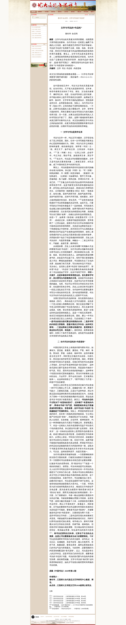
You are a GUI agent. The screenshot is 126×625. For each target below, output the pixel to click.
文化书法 (37, 17)
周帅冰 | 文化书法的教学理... (37, 54)
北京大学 (42, 616)
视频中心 (92, 11)
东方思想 (46, 11)
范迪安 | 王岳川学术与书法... (37, 46)
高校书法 (60, 11)
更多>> (44, 25)
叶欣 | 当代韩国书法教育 (36, 27)
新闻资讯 (40, 11)
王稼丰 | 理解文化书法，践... (37, 52)
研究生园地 (86, 11)
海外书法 (53, 11)
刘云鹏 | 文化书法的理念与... (37, 56)
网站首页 (33, 11)
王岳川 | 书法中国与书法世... (37, 35)
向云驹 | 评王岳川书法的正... (37, 48)
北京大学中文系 (56, 616)
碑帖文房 (79, 11)
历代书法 (66, 11)
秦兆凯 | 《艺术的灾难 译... (36, 31)
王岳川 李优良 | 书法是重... (36, 33)
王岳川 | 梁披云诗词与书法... (37, 37)
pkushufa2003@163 (75, 620)
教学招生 (73, 11)
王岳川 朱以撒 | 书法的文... (36, 29)
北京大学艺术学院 (49, 616)
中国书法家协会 (71, 616)
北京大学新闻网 (64, 616)
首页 (90, 14)
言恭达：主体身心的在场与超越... (38, 50)
